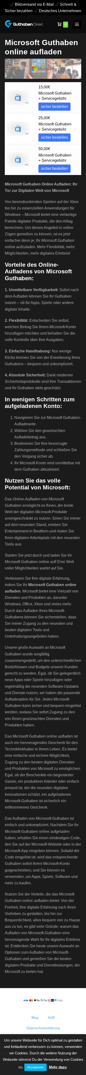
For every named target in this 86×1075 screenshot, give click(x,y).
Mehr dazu (58, 1067)
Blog (35, 1017)
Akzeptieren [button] (35, 1067)
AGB (51, 1017)
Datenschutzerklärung (43, 1028)
